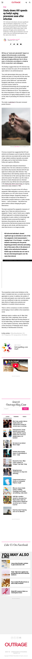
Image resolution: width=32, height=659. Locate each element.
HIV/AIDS (24, 335)
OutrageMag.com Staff (14, 39)
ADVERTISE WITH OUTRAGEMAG (19, 651)
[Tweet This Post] (14, 44)
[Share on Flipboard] (17, 44)
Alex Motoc (17, 146)
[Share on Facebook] (10, 44)
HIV (23, 333)
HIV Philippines (6, 335)
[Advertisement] (17, 272)
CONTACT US (16, 653)
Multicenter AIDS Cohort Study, (14, 184)
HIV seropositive (16, 335)
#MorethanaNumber (16, 333)
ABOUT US (7, 651)
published (12, 102)
